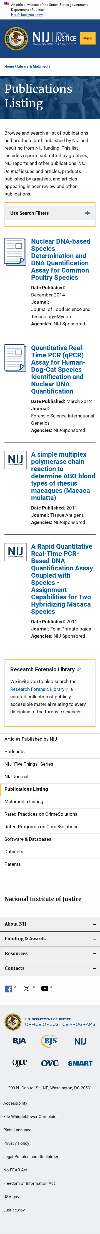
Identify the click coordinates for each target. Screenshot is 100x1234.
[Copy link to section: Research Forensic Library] (78, 669)
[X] (28, 990)
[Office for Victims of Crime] (50, 1067)
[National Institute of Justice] (80, 1045)
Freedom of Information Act (29, 1183)
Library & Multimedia (33, 66)
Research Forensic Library (37, 689)
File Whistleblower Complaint (30, 1116)
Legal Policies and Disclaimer (30, 1156)
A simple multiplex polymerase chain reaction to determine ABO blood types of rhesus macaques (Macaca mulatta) (63, 476)
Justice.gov (14, 1210)
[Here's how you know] (50, 9)
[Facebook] (10, 990)
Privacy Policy (16, 1143)
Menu (87, 38)
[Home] (54, 38)
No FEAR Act (15, 1170)
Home (9, 66)
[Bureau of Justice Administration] (19, 1045)
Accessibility (15, 1103)
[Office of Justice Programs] (16, 39)
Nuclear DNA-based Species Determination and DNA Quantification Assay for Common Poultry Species (61, 259)
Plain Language (17, 1129)
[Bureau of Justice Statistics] (50, 1048)
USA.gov (11, 1196)
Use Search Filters (29, 213)
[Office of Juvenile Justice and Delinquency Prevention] (19, 1068)
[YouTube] (47, 990)
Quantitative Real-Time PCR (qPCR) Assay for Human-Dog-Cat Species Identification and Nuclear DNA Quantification (58, 369)
